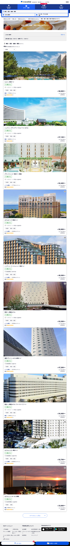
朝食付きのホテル (22, 18)
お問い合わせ (6, 539)
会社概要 (24, 529)
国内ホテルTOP (7, 18)
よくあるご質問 (15, 535)
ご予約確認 (5, 529)
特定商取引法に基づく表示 (36, 532)
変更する (63, 34)
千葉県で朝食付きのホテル (33, 18)
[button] (18, 14)
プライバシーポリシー (26, 532)
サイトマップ (34, 535)
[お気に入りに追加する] (65, 53)
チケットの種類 (6, 531)
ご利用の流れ (15, 529)
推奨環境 (24, 535)
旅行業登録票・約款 (36, 529)
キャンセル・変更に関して (17, 532)
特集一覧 (14, 18)
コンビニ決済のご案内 (7, 535)
